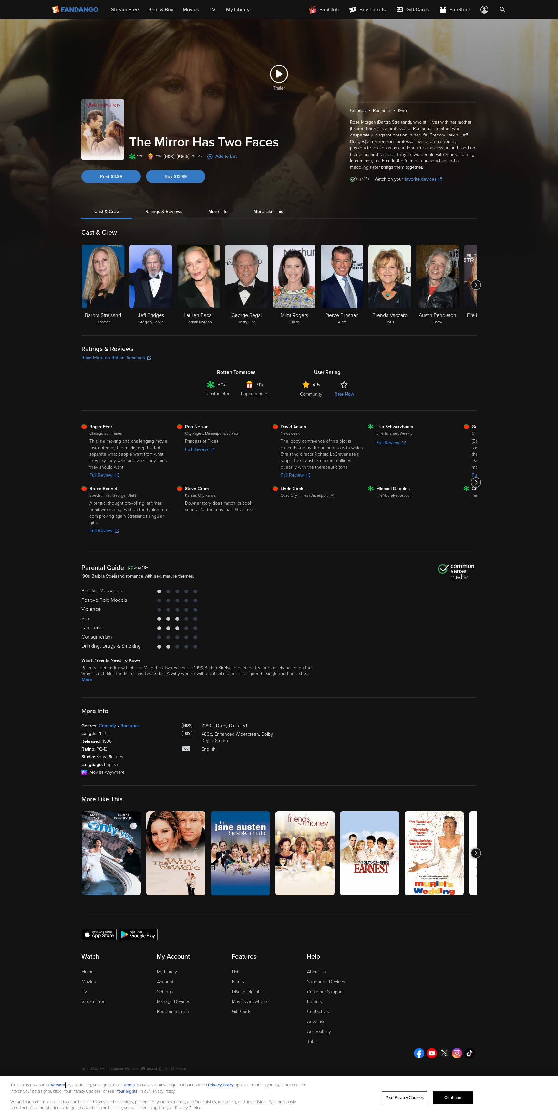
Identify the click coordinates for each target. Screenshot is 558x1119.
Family (238, 981)
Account (165, 981)
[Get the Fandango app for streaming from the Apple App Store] (99, 934)
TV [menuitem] (212, 9)
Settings (165, 991)
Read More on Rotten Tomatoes (113, 357)
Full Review (100, 475)
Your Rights (127, 1091)
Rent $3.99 (111, 176)
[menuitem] (412, 9)
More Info (218, 211)
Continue (452, 1097)
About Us (316, 971)
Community (311, 394)
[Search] (502, 9)
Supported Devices (326, 981)
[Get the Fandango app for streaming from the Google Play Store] (138, 934)
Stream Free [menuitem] (125, 9)
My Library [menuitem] (238, 9)
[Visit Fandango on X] (444, 1053)
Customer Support (325, 991)
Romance (130, 726)
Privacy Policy (221, 1085)
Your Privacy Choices (405, 1097)
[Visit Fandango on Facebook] (419, 1053)
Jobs (311, 1041)
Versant (58, 1085)
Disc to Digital (245, 991)
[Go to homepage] (76, 9)
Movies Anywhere (249, 1001)
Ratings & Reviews (163, 211)
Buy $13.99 (176, 176)
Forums (314, 1001)
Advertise (316, 1021)
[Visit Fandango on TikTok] (469, 1053)
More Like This (268, 211)
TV (84, 991)
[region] (279, 1097)
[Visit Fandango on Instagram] (456, 1053)
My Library (167, 971)
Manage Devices (173, 1001)
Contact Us (318, 1011)
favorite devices (421, 179)
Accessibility (319, 1031)
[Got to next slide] (476, 285)
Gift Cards (241, 1011)
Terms (129, 1085)
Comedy (107, 726)
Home (88, 971)
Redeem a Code (173, 1011)
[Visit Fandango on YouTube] (431, 1053)
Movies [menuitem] (191, 9)
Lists (236, 971)
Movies (89, 981)
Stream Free (94, 1001)
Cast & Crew (106, 211)
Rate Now (344, 394)
